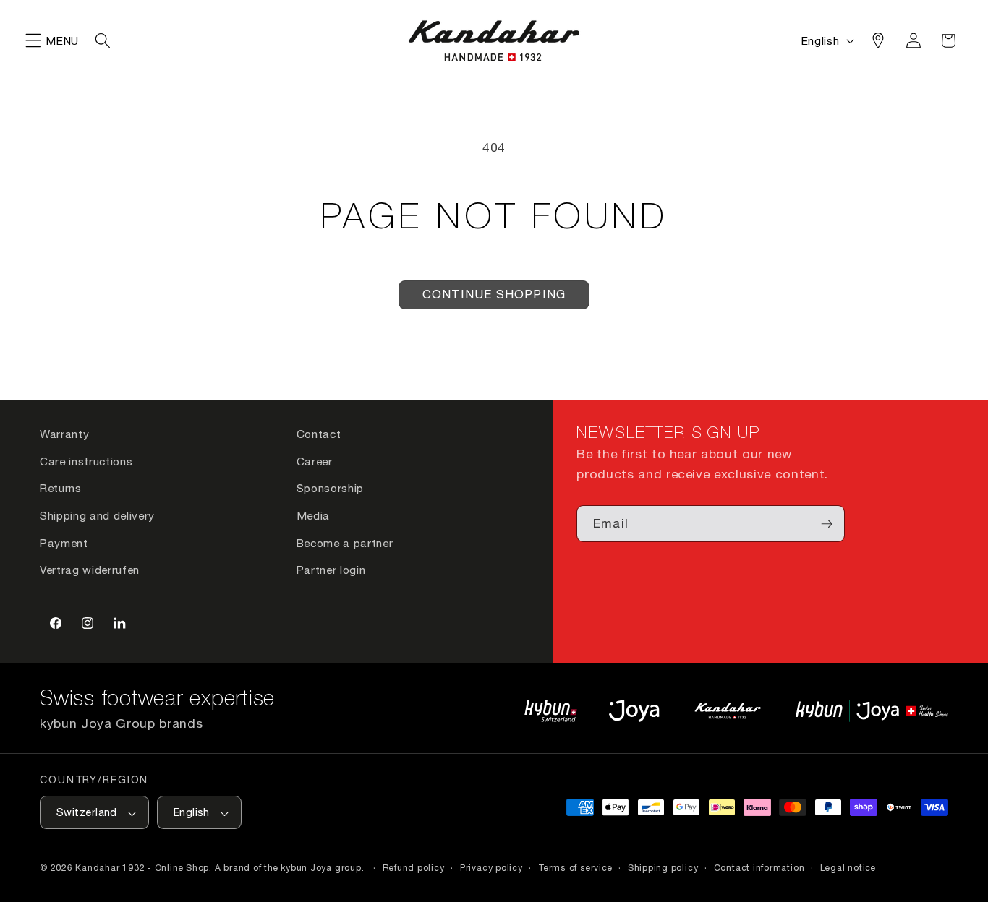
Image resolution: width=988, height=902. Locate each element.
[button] (33, 40)
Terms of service (575, 868)
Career (315, 461)
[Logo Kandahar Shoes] (727, 711)
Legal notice (848, 868)
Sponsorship (330, 487)
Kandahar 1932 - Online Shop (142, 868)
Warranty (64, 433)
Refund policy (414, 868)
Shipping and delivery (97, 515)
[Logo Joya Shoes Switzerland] (634, 711)
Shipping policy (663, 868)
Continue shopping (494, 294)
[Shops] (878, 40)
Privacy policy (491, 868)
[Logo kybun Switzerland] (551, 711)
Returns (61, 487)
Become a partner (345, 542)
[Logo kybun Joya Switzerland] (872, 711)
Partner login (331, 569)
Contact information (759, 868)
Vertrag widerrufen (90, 569)
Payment (64, 542)
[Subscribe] (826, 524)
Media (313, 515)
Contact (319, 433)
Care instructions (86, 461)
